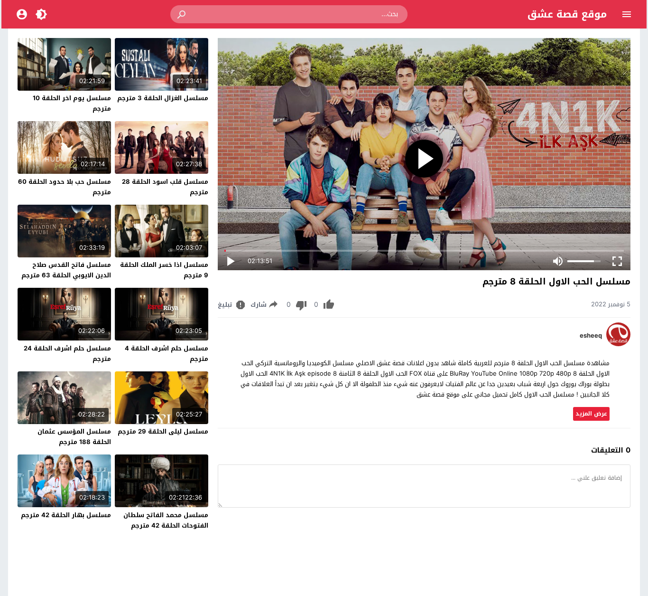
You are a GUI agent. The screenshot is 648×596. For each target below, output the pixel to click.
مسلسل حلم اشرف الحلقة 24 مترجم (67, 353)
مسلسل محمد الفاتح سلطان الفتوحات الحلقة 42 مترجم (165, 520)
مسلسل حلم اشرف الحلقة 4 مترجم (166, 353)
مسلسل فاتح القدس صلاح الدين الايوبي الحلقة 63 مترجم (66, 270)
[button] (182, 14)
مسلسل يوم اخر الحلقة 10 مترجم (72, 103)
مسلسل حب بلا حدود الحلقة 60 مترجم (64, 187)
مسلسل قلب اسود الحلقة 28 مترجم (165, 187)
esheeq (591, 336)
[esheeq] (618, 344)
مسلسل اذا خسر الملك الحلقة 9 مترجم (164, 270)
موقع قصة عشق (567, 14)
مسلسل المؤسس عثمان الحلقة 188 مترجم (74, 437)
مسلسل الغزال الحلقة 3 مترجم (162, 98)
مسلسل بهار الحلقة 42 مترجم (66, 515)
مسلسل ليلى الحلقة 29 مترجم (163, 431)
